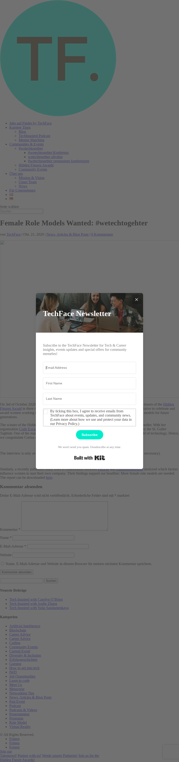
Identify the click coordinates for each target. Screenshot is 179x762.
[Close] (136, 299)
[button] (89, 417)
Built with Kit (89, 458)
